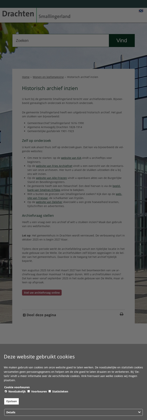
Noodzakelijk (17, 391)
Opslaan (11, 401)
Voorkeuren (38, 391)
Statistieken (59, 391)
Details (10, 412)
